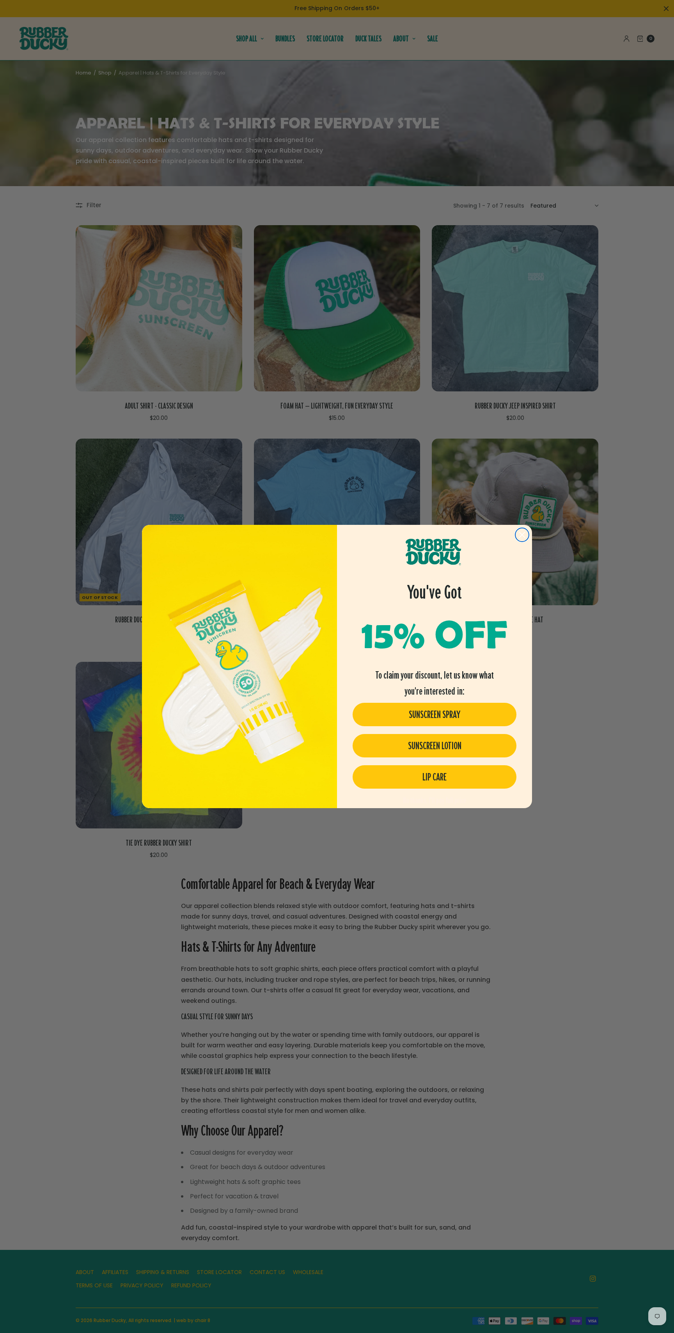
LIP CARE (434, 777)
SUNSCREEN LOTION (434, 746)
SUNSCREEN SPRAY (434, 714)
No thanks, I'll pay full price (434, 800)
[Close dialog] (522, 535)
